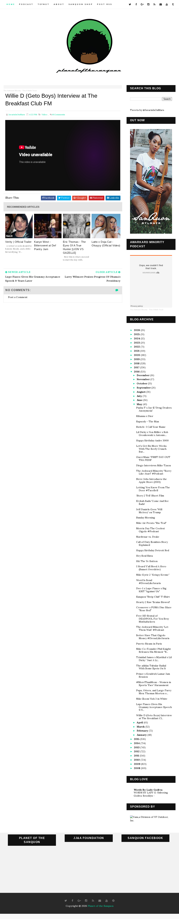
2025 (137, 334)
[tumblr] (173, 4)
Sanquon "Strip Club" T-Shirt (153, 596)
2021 (137, 350)
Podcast (26, 4)
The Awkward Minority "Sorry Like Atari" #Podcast (153, 472)
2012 (137, 751)
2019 (137, 359)
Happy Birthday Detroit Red (152, 550)
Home (10, 4)
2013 (137, 747)
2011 (137, 755)
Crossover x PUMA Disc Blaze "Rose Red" (153, 609)
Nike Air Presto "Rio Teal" (151, 523)
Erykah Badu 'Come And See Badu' (152, 502)
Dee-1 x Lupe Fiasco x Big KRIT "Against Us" (151, 590)
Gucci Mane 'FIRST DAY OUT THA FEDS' (153, 458)
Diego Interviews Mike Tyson (153, 465)
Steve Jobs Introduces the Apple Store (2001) (151, 480)
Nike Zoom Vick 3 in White (151, 698)
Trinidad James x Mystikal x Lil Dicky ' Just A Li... (154, 659)
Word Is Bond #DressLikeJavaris (148, 582)
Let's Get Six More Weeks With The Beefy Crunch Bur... (151, 448)
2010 (137, 759)
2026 (137, 330)
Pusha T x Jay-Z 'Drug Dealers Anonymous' (154, 409)
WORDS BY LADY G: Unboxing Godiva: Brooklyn (151, 794)
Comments (58, 114)
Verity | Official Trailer (18, 241)
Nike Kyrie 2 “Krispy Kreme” (153, 574)
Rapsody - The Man (147, 421)
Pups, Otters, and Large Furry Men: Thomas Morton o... (153, 692)
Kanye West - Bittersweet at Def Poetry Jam (45, 245)
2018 (137, 363)
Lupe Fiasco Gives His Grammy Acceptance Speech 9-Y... (154, 707)
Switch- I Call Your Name (151, 426)
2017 (137, 367)
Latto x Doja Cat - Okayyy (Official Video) (106, 243)
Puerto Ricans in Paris (149, 643)
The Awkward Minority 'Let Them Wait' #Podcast (152, 628)
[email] (160, 4)
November (143, 379)
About (59, 4)
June (140, 400)
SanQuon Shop (81, 4)
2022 (137, 346)
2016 (137, 371)
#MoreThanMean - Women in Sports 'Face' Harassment (153, 684)
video (44, 114)
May (140, 404)
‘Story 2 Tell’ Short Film (150, 495)
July (140, 396)
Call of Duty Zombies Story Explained (152, 543)
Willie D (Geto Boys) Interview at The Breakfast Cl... (154, 717)
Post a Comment (17, 297)
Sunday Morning (145, 517)
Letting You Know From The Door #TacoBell (153, 489)
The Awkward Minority (12, 91)
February (143, 730)
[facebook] (136, 4)
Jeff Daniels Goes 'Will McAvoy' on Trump (149, 511)
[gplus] (142, 4)
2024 (137, 338)
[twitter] (130, 4)
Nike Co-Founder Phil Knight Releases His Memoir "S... (153, 650)
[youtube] (166, 4)
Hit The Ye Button (146, 561)
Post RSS (104, 4)
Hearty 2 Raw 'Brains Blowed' (153, 602)
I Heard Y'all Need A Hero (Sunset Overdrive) (151, 568)
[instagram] (148, 4)
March (141, 726)
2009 (137, 764)
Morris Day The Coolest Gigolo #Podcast (150, 530)
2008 (137, 768)
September (144, 387)
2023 (137, 342)
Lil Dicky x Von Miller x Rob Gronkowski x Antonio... (152, 434)
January (142, 734)
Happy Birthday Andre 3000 (152, 440)
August (141, 391)
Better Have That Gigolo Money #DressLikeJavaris (152, 637)
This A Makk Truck (29, 91)
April (140, 722)
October (142, 383)
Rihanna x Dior (144, 416)
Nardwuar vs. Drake (147, 536)
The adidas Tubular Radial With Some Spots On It (151, 667)
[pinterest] (113, 900)
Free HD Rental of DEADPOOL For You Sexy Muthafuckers (152, 618)
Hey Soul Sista (144, 555)
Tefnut (43, 4)
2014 (137, 743)
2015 (137, 739)
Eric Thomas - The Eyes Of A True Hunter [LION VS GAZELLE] (74, 247)
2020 (137, 355)
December (143, 375)
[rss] (154, 4)
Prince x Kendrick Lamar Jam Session (153, 675)
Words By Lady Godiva (148, 789)
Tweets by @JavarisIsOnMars (147, 110)
